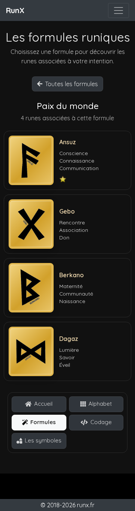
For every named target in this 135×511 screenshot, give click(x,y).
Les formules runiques (68, 37)
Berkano (71, 275)
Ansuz (67, 142)
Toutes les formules (71, 84)
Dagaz (68, 338)
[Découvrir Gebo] (31, 224)
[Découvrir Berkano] (31, 287)
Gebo (67, 211)
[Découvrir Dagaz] (31, 351)
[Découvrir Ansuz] (31, 160)
